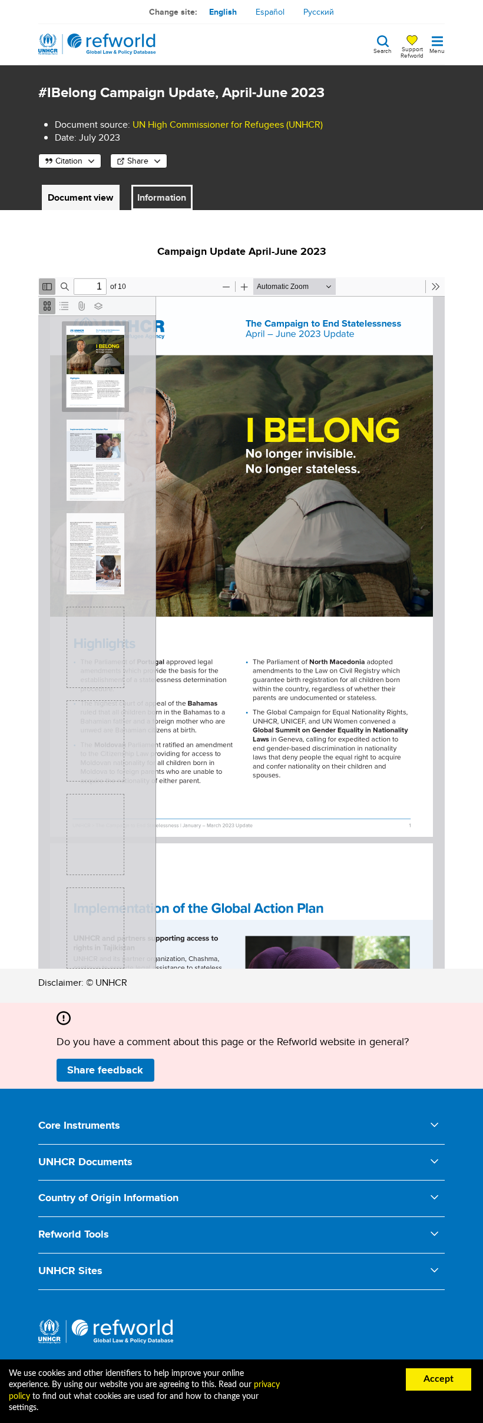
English (223, 12)
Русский (318, 12)
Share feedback (105, 1070)
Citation (68, 161)
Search (382, 50)
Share (137, 161)
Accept (439, 1379)
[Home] (97, 44)
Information (161, 197)
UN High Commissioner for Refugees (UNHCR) (228, 124)
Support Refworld (412, 52)
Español (270, 12)
